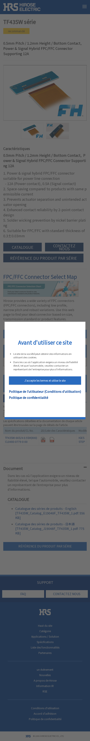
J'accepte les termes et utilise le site (45, 380)
